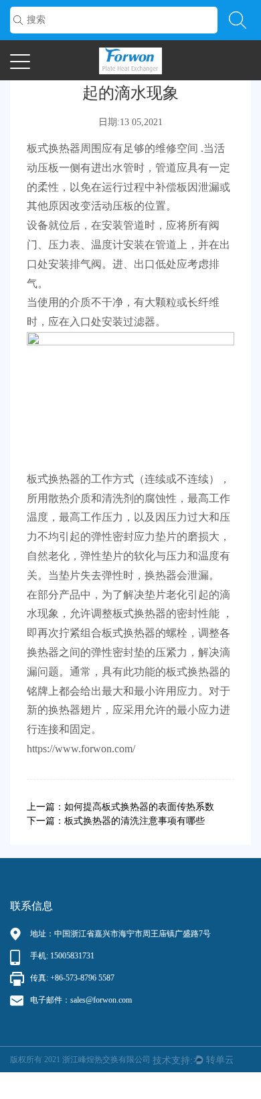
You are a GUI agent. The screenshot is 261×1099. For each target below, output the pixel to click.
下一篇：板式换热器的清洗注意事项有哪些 (116, 821)
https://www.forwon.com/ (81, 748)
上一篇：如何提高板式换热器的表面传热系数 (120, 807)
